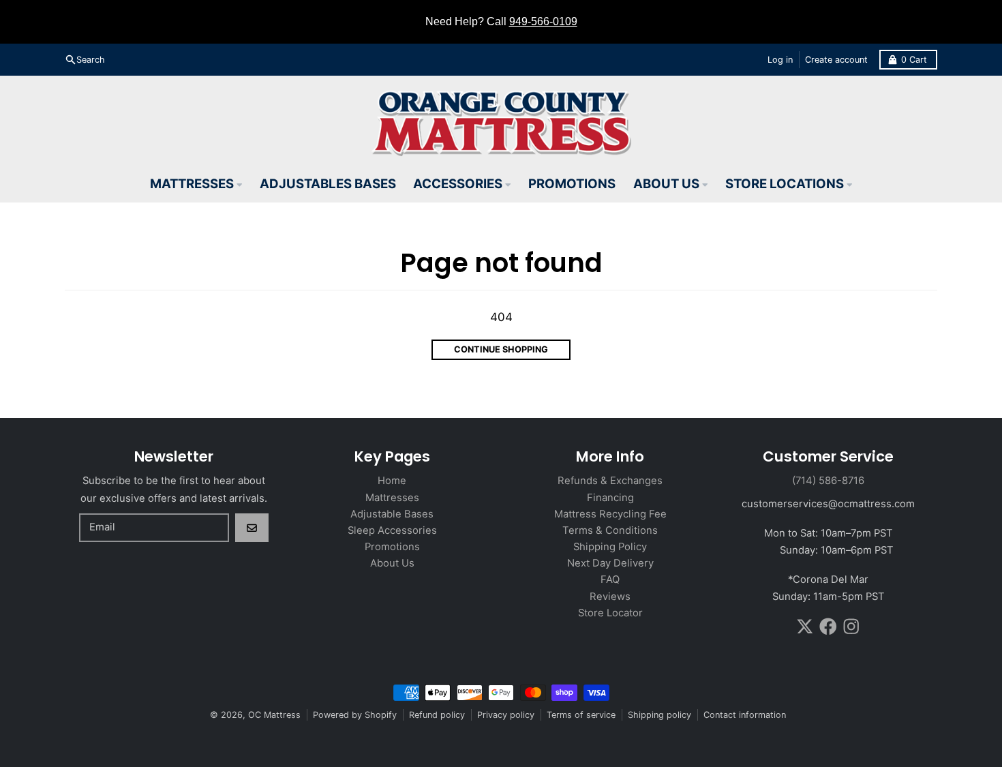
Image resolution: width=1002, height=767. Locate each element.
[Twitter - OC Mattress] (805, 626)
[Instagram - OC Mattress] (851, 626)
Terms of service (581, 715)
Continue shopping (501, 349)
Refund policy (437, 715)
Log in (780, 60)
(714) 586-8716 (828, 481)
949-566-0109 (543, 21)
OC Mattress (274, 715)
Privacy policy (505, 715)
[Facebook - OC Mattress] (828, 626)
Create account (836, 60)
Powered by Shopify (355, 715)
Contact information (744, 715)
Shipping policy (659, 715)
